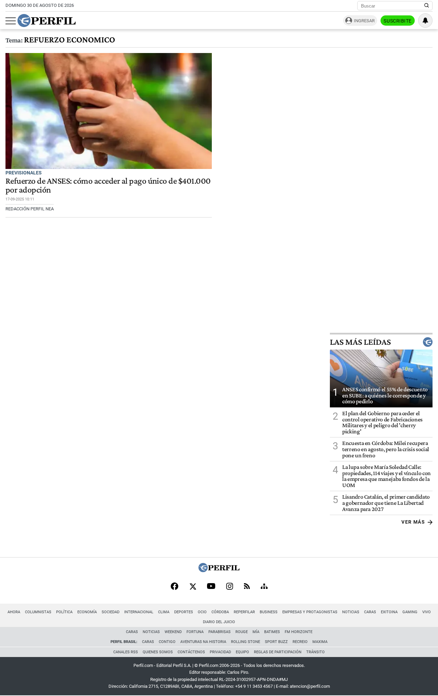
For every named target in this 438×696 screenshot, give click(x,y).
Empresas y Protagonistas (309, 612)
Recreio (300, 642)
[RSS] (247, 586)
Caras (370, 612)
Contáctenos (191, 652)
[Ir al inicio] (46, 20)
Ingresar (364, 20)
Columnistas (38, 612)
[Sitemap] (264, 586)
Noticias (350, 612)
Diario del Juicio (219, 622)
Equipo (242, 652)
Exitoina (389, 612)
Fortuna (195, 632)
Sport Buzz (276, 642)
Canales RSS (125, 652)
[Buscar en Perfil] (426, 6)
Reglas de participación (277, 652)
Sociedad (110, 612)
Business (269, 612)
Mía (256, 632)
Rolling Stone (245, 642)
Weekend (173, 632)
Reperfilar (244, 612)
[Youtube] (211, 586)
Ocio (202, 612)
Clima (163, 612)
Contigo (167, 642)
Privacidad (220, 652)
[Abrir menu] (10, 21)
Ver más (413, 522)
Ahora (14, 612)
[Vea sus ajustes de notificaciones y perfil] (425, 20)
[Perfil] (219, 570)
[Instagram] (229, 587)
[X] (192, 587)
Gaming (409, 612)
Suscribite (398, 21)
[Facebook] (174, 586)
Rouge (241, 632)
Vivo (426, 612)
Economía (87, 612)
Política (64, 612)
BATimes (272, 632)
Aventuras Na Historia (203, 642)
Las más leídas (360, 342)
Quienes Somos (158, 652)
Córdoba (220, 612)
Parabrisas (219, 632)
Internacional (138, 612)
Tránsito (315, 652)
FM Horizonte (298, 632)
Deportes (183, 612)
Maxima (319, 642)
